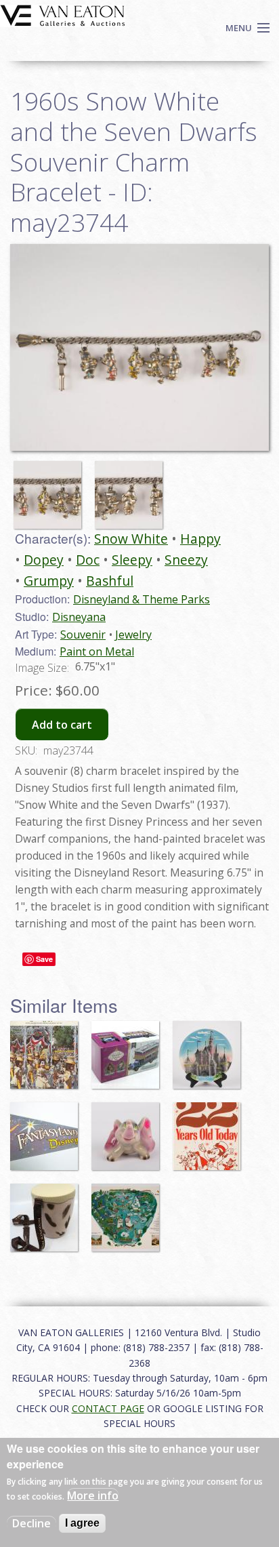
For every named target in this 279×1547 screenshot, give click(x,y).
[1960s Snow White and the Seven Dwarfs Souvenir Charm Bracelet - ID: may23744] (50, 488)
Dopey (44, 559)
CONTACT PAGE (108, 1408)
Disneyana (79, 616)
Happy (200, 538)
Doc (88, 559)
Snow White (131, 538)
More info (93, 1495)
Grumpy (49, 580)
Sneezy (186, 559)
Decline (31, 1523)
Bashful (109, 580)
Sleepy (132, 559)
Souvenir (83, 634)
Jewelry (133, 634)
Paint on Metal (97, 651)
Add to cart (62, 724)
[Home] (62, 14)
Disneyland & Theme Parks (141, 599)
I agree (82, 1523)
